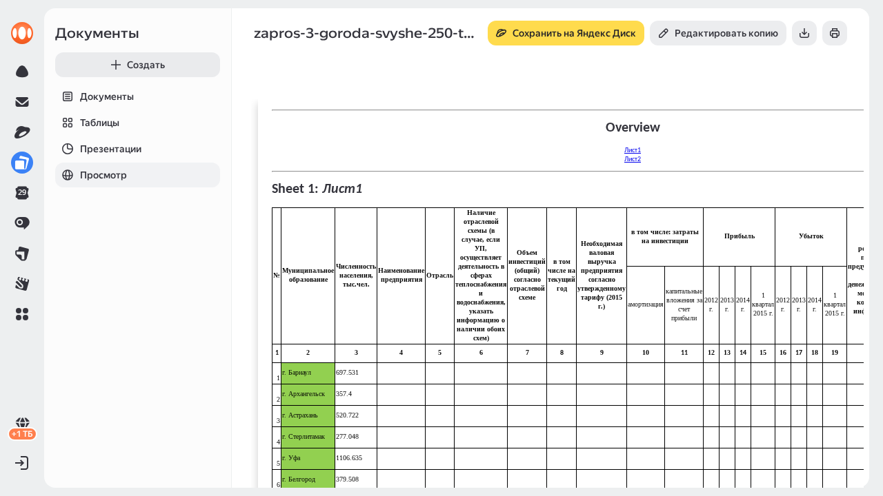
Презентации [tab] (110, 148)
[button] (22, 314)
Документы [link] (97, 33)
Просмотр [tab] (103, 174)
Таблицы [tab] (99, 122)
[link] (22, 33)
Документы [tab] (107, 96)
